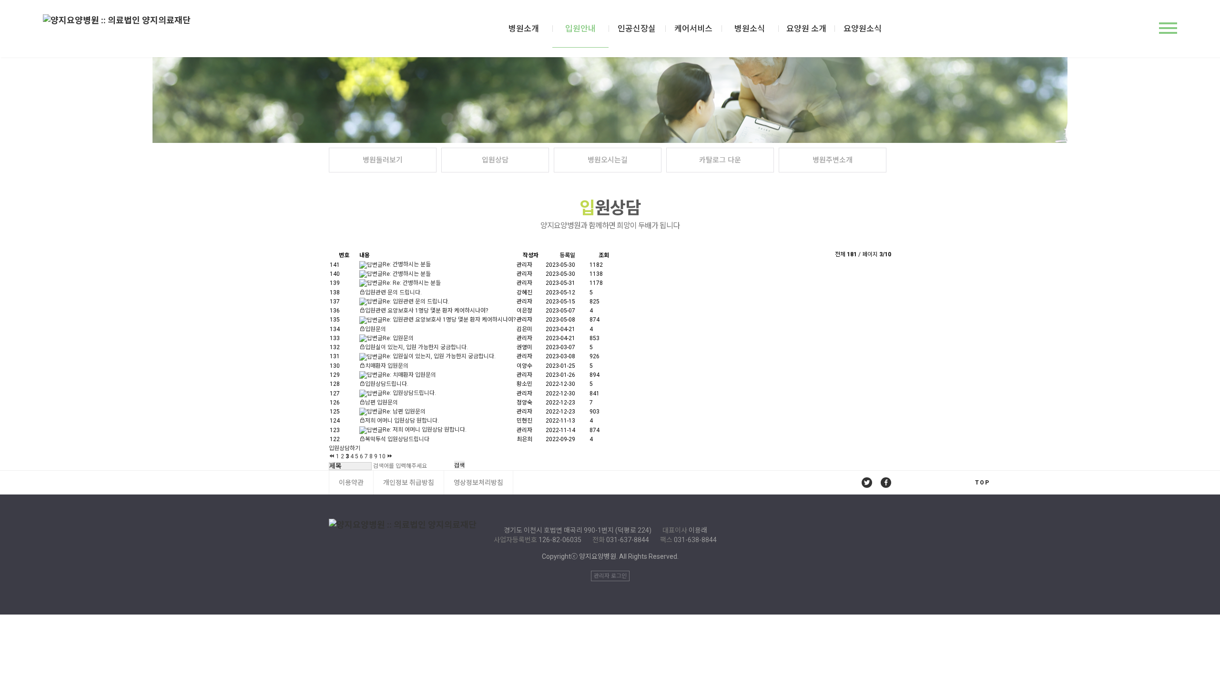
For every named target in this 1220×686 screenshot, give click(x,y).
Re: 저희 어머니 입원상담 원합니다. (425, 429)
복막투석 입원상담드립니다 (397, 439)
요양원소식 (863, 28)
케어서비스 (693, 28)
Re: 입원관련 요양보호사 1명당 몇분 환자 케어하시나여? (449, 319)
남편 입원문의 (381, 402)
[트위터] (867, 482)
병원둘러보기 (383, 160)
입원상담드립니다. (386, 384)
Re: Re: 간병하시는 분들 (412, 283)
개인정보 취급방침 (408, 482)
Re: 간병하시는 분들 (407, 264)
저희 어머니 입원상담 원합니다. (402, 420)
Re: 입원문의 (398, 338)
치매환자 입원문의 (386, 366)
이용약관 (351, 482)
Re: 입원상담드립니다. (409, 393)
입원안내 (580, 28)
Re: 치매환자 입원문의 (409, 375)
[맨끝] (390, 456)
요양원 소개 (806, 28)
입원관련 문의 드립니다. (393, 292)
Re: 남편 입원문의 (404, 411)
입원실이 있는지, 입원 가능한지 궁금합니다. (416, 347)
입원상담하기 (344, 448)
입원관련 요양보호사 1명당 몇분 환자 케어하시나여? (426, 310)
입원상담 (495, 160)
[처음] (332, 456)
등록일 (567, 255)
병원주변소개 (833, 160)
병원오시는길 (608, 160)
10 (382, 456)
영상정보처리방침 (478, 482)
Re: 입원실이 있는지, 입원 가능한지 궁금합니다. (439, 356)
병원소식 (749, 28)
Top (982, 482)
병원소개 (523, 28)
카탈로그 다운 (720, 160)
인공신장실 (637, 28)
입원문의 (375, 329)
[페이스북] (886, 482)
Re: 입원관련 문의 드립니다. (416, 301)
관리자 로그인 (610, 576)
